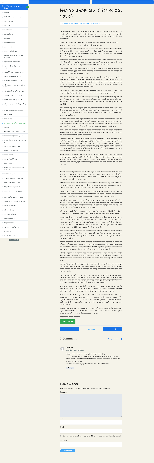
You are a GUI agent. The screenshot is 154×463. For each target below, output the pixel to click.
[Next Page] (17, 240)
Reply (70, 368)
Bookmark (67, 321)
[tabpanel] (91, 175)
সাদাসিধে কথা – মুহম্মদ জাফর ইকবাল (13, 7)
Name (62, 418)
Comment (64, 392)
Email (62, 427)
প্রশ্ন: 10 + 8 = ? (65, 440)
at (75, 350)
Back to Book (91, 329)
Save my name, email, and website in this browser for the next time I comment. (92, 436)
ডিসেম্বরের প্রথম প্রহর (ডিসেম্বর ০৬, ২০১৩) (90, 23)
